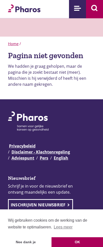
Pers (44, 158)
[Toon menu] (77, 9)
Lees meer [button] (63, 227)
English (61, 158)
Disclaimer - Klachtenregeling (41, 152)
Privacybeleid (22, 146)
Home (13, 43)
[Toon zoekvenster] (94, 9)
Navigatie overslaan (21, 5)
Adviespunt (23, 158)
